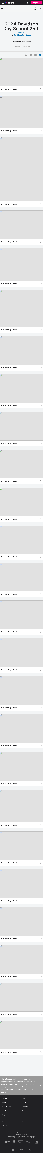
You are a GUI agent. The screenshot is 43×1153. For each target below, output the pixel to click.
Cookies (25, 1107)
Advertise (25, 1103)
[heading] (9, 2)
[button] (35, 8)
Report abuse (26, 1111)
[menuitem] (27, 2)
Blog (4, 1103)
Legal (4, 1122)
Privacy (24, 1122)
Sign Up (36, 3)
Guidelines (6, 1111)
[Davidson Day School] (21, 72)
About (4, 1099)
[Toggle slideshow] (25, 54)
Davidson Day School (22, 35)
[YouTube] (21, 1149)
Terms (4, 1125)
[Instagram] (30, 1149)
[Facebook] (13, 1149)
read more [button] (21, 32)
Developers (6, 1107)
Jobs (23, 1099)
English (4, 1115)
